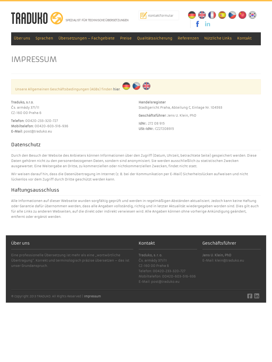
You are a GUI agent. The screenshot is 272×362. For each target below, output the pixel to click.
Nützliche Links (218, 38)
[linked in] (257, 297)
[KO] (252, 15)
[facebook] (250, 297)
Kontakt (244, 38)
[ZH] (242, 15)
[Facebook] (196, 23)
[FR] (212, 15)
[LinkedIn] (207, 23)
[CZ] (232, 15)
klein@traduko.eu (229, 260)
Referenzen (188, 38)
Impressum (92, 296)
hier (116, 89)
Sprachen (44, 38)
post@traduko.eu (38, 131)
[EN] (202, 15)
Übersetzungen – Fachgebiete (86, 38)
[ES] (222, 15)
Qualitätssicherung (154, 38)
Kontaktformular (160, 15)
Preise (126, 38)
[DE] (192, 15)
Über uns (22, 38)
